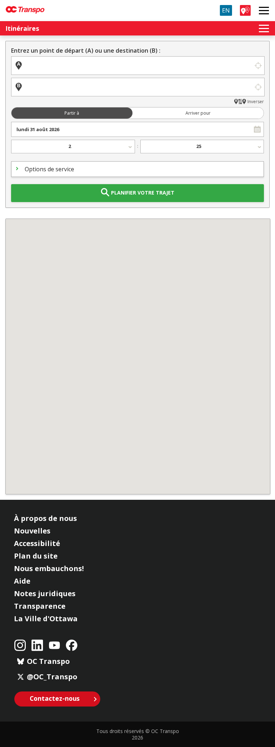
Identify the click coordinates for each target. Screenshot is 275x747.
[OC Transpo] (25, 6)
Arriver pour (198, 113)
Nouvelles (32, 531)
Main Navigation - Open (264, 10)
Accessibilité (37, 543)
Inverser (255, 101)
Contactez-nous (54, 698)
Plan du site (36, 556)
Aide (22, 581)
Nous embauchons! (49, 568)
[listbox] (73, 146)
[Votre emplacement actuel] (258, 66)
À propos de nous (45, 518)
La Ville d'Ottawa (46, 618)
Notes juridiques (45, 593)
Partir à (71, 113)
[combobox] (131, 129)
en (226, 10)
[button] (257, 129)
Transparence (40, 606)
